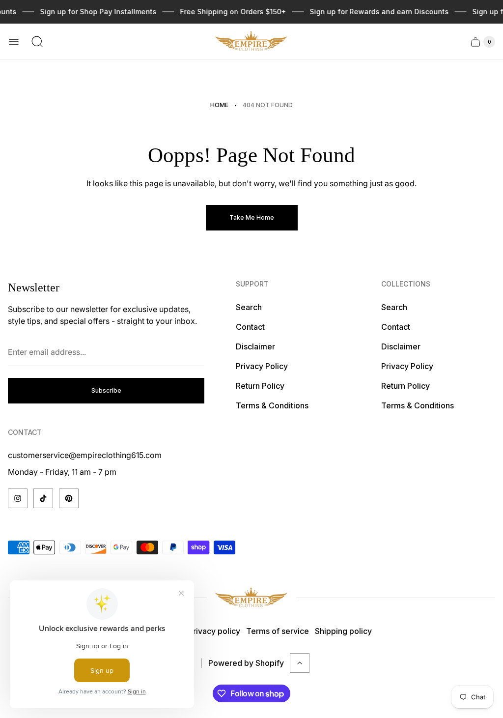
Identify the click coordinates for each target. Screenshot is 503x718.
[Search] (37, 42)
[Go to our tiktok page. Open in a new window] (43, 498)
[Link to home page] (251, 598)
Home (219, 105)
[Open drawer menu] (14, 42)
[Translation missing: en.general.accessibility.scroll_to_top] (299, 663)
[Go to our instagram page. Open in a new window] (18, 498)
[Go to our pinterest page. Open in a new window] (69, 498)
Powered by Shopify (246, 663)
